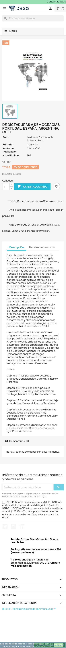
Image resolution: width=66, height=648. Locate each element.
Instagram (13, 526)
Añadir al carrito (32, 186)
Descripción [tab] (16, 247)
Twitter (5, 526)
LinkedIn (21, 526)
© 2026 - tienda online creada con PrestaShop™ (29, 608)
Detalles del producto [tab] (42, 247)
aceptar (58, 645)
